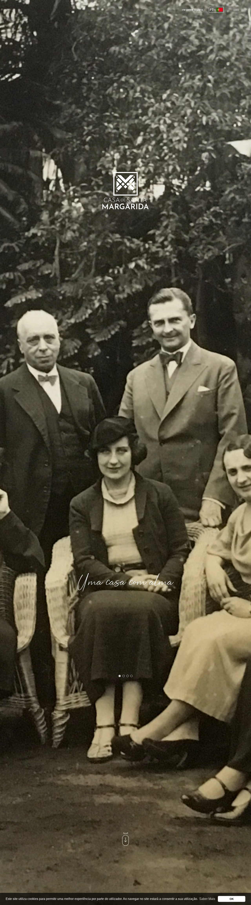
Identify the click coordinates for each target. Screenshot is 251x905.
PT (212, 10)
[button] (119, 676)
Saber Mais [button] (207, 898)
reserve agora (193, 9)
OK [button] (232, 898)
